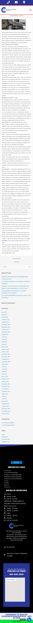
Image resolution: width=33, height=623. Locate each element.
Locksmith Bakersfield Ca (8, 425)
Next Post (16, 262)
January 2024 (5, 322)
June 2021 (4, 398)
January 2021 (5, 406)
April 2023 (4, 344)
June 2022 (4, 369)
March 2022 (5, 376)
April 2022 (4, 374)
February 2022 (5, 379)
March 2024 (5, 317)
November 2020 (6, 411)
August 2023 (5, 334)
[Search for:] (16, 266)
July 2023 (4, 337)
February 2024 (5, 319)
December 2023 (6, 324)
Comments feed (6, 439)
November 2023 (6, 327)
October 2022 (5, 359)
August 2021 (5, 393)
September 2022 (6, 361)
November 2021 (6, 386)
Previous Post (16, 258)
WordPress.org (5, 441)
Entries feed (5, 436)
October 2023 (5, 329)
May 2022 (4, 371)
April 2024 (4, 314)
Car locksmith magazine (8, 422)
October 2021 (5, 389)
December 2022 (6, 354)
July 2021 (4, 396)
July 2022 (4, 366)
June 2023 (4, 339)
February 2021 (5, 403)
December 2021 (6, 384)
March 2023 (5, 346)
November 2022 (6, 356)
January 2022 (5, 381)
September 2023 (6, 332)
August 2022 (5, 364)
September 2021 (6, 391)
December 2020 (6, 408)
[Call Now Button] (29, 619)
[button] (30, 10)
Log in (3, 434)
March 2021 (5, 401)
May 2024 (4, 312)
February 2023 (5, 349)
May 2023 (4, 341)
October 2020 (5, 413)
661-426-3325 (16, 574)
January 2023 (5, 351)
